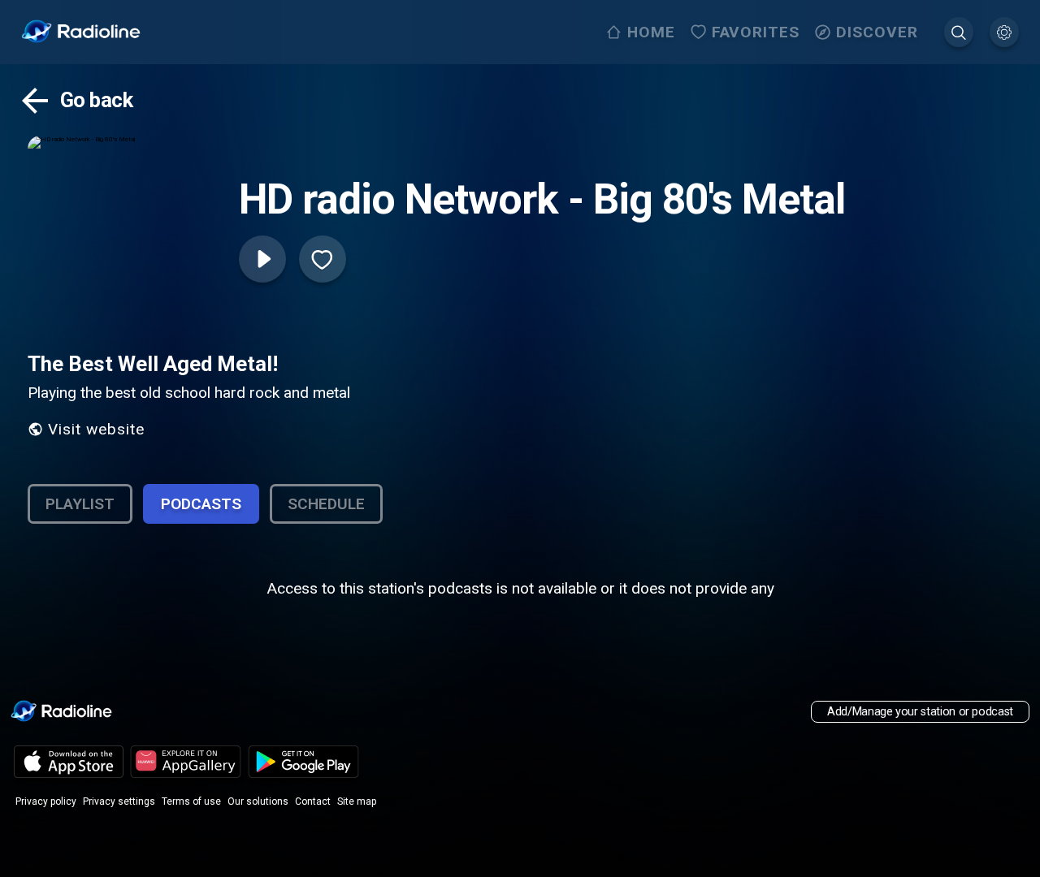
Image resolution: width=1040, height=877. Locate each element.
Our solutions (258, 801)
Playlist (80, 504)
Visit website (96, 429)
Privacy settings (119, 801)
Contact (313, 801)
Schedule (326, 504)
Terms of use (191, 801)
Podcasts (201, 504)
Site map (356, 801)
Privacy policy (45, 801)
